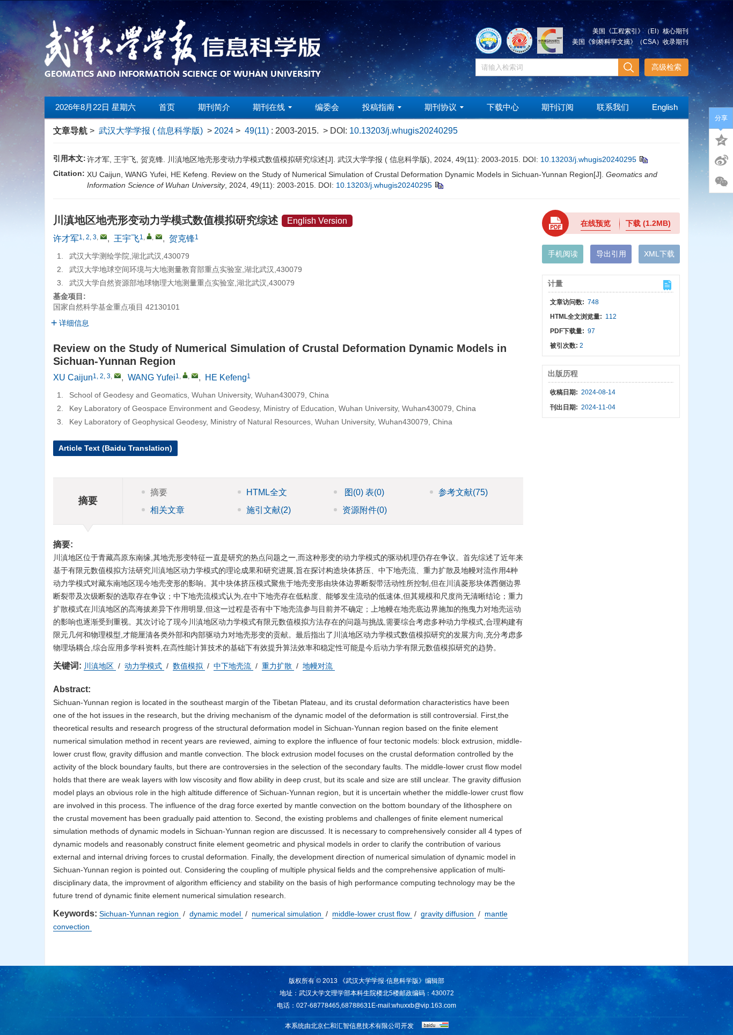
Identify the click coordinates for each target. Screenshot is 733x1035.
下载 (648, 223)
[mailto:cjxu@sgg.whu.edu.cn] (103, 236)
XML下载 (659, 253)
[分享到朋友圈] (721, 182)
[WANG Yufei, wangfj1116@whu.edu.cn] (185, 375)
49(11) (258, 130)
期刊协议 (440, 107)
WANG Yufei (151, 377)
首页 (167, 107)
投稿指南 (378, 107)
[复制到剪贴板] (643, 159)
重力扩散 (278, 666)
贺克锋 (182, 238)
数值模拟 (189, 666)
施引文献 (268, 510)
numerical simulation (288, 913)
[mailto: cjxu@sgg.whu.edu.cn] (117, 375)
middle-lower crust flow (372, 913)
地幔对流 (319, 666)
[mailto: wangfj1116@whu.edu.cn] (195, 375)
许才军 (66, 238)
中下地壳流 (233, 666)
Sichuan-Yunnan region (140, 913)
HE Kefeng (226, 377)
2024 (223, 130)
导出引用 (611, 253)
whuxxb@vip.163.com (424, 1005)
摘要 (158, 492)
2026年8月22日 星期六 (95, 107)
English (665, 107)
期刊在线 (269, 107)
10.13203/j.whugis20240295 (403, 130)
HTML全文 (266, 492)
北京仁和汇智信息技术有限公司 (356, 1026)
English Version (317, 220)
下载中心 (503, 107)
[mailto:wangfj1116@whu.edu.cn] (159, 236)
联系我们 (613, 107)
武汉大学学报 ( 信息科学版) (151, 130)
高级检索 (666, 67)
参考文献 (463, 492)
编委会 (327, 107)
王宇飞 (127, 238)
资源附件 (364, 510)
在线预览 (596, 223)
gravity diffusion (448, 913)
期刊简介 (214, 107)
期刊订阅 (557, 107)
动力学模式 (144, 666)
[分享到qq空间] (721, 139)
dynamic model (216, 913)
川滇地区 (100, 666)
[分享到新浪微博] (721, 160)
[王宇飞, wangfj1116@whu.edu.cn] (149, 236)
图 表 (363, 492)
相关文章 (167, 510)
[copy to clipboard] (438, 185)
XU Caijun (73, 377)
